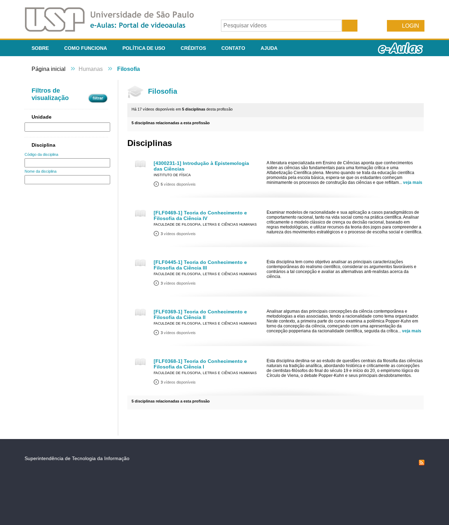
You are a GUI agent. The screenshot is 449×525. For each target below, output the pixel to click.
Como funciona (85, 48)
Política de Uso (143, 48)
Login (410, 26)
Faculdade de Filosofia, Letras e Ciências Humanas (205, 224)
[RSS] (421, 463)
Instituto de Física (172, 175)
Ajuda (269, 48)
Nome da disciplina (40, 171)
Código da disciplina (41, 154)
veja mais (412, 182)
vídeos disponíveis (178, 184)
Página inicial (49, 69)
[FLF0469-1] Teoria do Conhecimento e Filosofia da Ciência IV (200, 215)
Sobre (40, 48)
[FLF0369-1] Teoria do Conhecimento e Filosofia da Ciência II (200, 314)
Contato (233, 48)
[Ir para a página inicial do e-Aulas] (115, 30)
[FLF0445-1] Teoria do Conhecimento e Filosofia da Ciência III (200, 265)
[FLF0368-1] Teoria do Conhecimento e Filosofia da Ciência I (200, 364)
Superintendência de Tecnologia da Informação (77, 458)
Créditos (193, 48)
